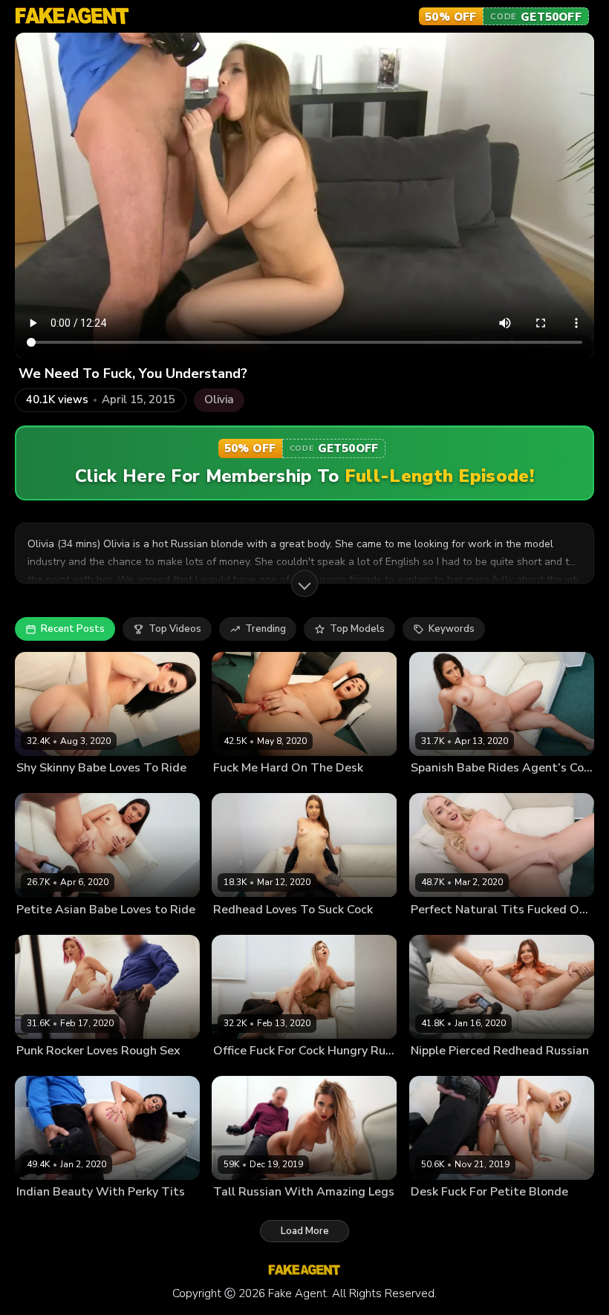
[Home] (72, 16)
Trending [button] (265, 629)
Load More (305, 1231)
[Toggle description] (304, 583)
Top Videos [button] (175, 629)
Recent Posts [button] (73, 629)
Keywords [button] (452, 629)
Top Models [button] (357, 629)
